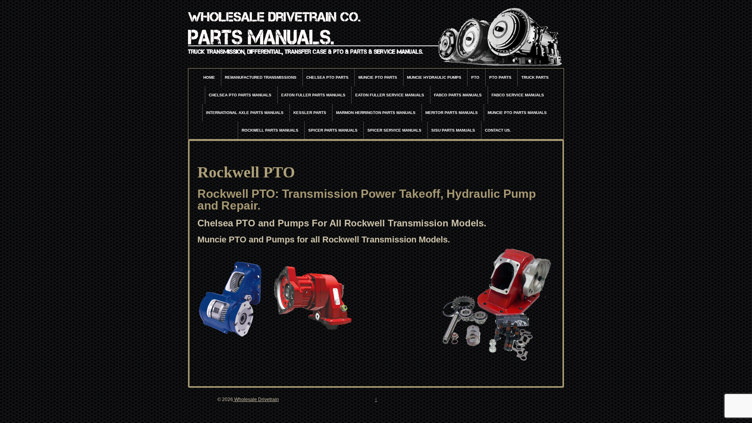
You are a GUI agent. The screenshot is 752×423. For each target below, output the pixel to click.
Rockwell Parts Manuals (270, 130)
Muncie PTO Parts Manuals (517, 112)
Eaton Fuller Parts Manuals (313, 95)
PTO (475, 77)
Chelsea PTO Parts (327, 77)
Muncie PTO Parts (377, 77)
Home (209, 77)
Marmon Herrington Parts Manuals (376, 112)
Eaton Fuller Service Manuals (389, 95)
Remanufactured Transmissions (260, 77)
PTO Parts (500, 77)
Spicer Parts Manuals (333, 130)
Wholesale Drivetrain (256, 399)
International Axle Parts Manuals (245, 112)
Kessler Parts (309, 112)
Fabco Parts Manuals (458, 95)
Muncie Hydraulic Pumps (434, 77)
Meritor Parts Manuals (451, 112)
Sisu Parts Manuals (453, 130)
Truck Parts (535, 77)
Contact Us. (498, 130)
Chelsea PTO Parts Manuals (240, 95)
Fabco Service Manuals (518, 95)
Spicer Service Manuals (394, 130)
